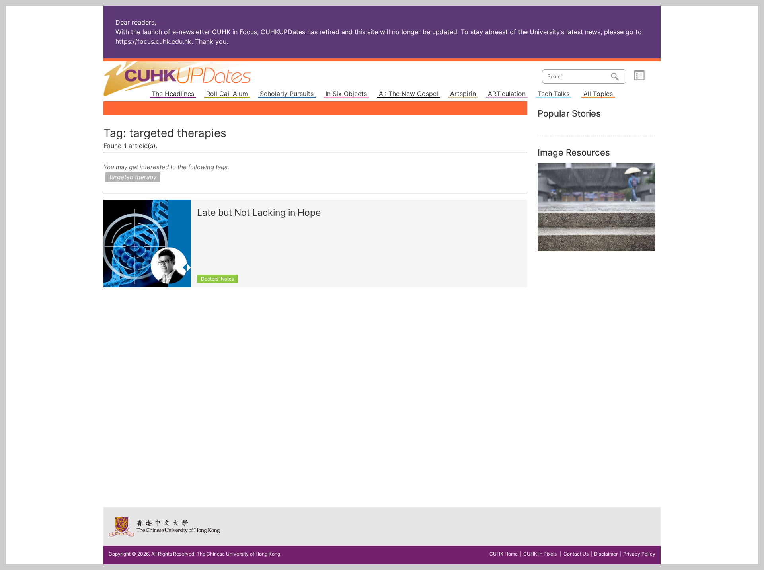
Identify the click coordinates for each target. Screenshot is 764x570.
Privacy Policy (639, 554)
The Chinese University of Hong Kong (165, 526)
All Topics (598, 94)
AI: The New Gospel (408, 94)
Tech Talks (553, 94)
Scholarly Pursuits (287, 94)
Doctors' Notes (217, 279)
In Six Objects (346, 94)
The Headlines (173, 94)
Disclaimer (606, 554)
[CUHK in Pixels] (596, 207)
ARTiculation (507, 94)
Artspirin (463, 94)
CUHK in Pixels (540, 554)
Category (639, 75)
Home (192, 73)
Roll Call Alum (227, 94)
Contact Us (576, 554)
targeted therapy (132, 177)
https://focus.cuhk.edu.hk (153, 41)
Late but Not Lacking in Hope (259, 213)
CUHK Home (503, 554)
